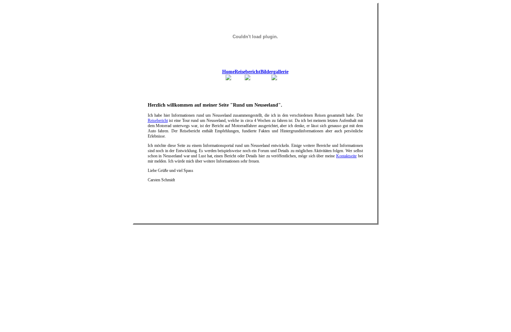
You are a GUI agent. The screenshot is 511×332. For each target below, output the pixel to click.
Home (228, 71)
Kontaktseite (346, 155)
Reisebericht (247, 71)
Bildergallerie (274, 71)
